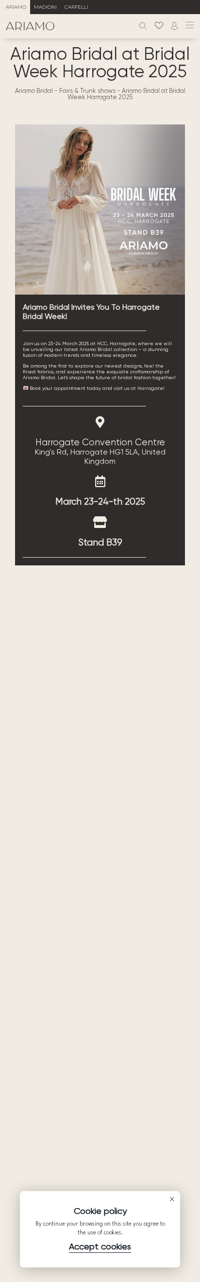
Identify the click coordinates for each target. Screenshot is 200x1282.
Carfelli (76, 7)
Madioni (45, 7)
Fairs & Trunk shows (87, 90)
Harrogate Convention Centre (100, 442)
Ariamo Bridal (34, 90)
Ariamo (16, 7)
